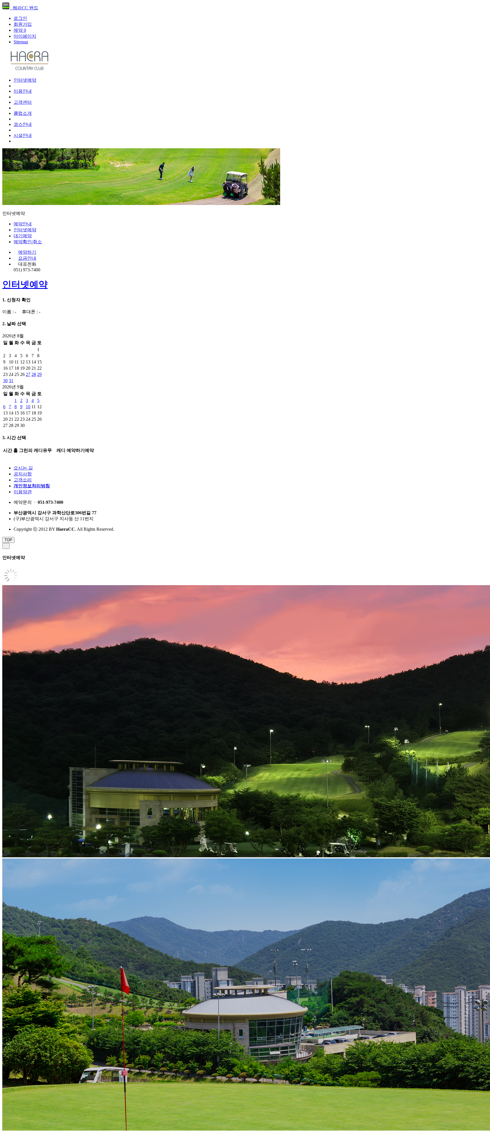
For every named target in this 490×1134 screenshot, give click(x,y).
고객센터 (23, 102)
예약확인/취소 (28, 241)
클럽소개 (23, 113)
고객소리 (23, 479)
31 (11, 380)
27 (28, 374)
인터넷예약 (25, 80)
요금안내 (27, 258)
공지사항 (23, 473)
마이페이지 (25, 36)
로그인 (20, 18)
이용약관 (23, 491)
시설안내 (23, 135)
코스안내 (23, 124)
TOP (8, 540)
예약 (20, 30)
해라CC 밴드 (23, 7)
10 (28, 406)
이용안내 (23, 91)
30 (5, 380)
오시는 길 (23, 468)
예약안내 (23, 223)
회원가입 (23, 24)
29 (39, 374)
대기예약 (23, 235)
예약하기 (27, 252)
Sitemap (21, 41)
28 (33, 374)
